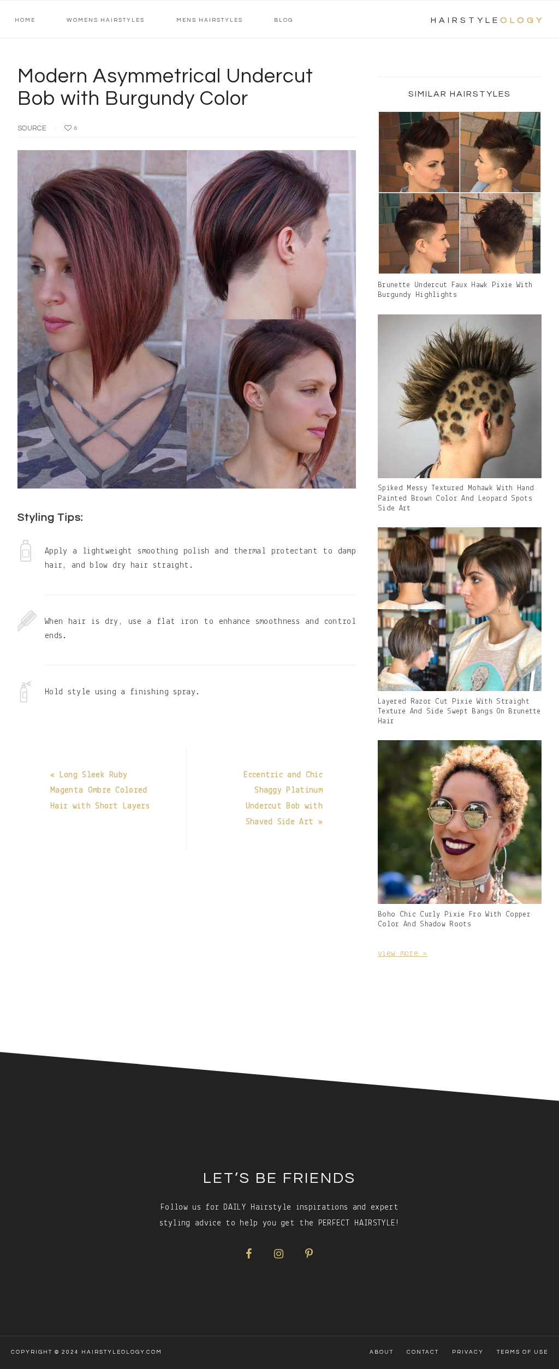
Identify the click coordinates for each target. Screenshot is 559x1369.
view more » (402, 953)
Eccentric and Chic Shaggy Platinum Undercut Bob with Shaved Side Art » (283, 798)
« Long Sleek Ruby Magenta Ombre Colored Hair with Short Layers (100, 791)
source (31, 128)
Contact (423, 1352)
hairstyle (487, 20)
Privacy (468, 1352)
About (382, 1352)
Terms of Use (522, 1352)
